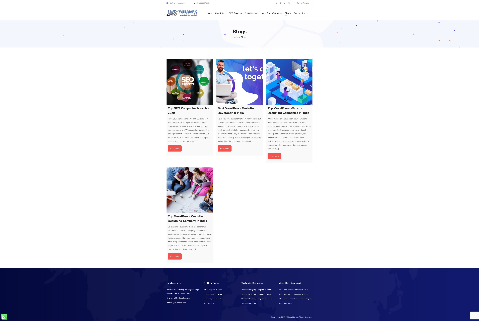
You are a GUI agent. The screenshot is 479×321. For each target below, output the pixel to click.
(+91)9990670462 (202, 3)
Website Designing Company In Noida (256, 294)
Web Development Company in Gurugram (295, 299)
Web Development (286, 303)
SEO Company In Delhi (213, 289)
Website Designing (248, 303)
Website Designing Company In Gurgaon (257, 299)
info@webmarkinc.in (176, 3)
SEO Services (209, 303)
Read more (174, 148)
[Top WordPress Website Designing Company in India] (190, 190)
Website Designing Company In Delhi (256, 289)
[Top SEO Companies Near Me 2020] (190, 82)
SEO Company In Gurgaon (214, 299)
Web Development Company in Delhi (293, 289)
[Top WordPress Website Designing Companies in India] (289, 82)
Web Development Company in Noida (293, 294)
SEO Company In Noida (213, 294)
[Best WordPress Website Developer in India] (239, 82)
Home (235, 37)
